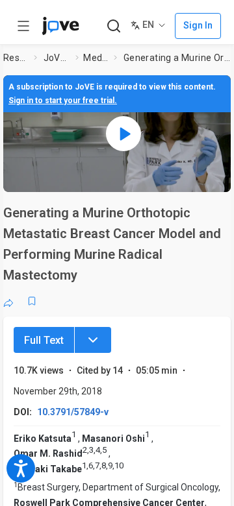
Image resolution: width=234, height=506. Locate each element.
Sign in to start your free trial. (62, 100)
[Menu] (93, 340)
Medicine (96, 58)
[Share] (8, 301)
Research (16, 58)
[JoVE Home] (60, 26)
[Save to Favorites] (32, 301)
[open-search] (113, 26)
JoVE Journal (57, 58)
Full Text (44, 340)
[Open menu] (23, 26)
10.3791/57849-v (73, 412)
